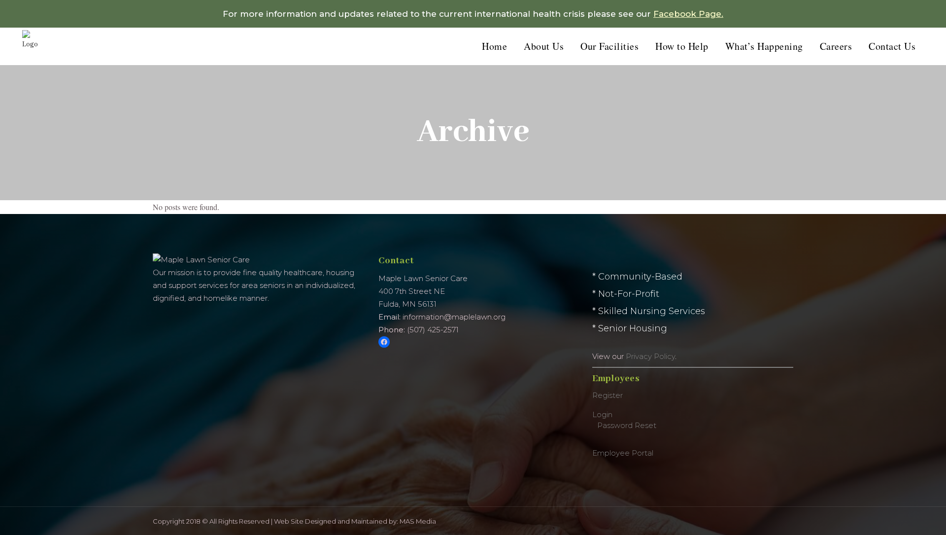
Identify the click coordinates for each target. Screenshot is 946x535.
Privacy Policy (650, 356)
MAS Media (418, 521)
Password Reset (626, 425)
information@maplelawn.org (454, 316)
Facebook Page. (688, 14)
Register (607, 395)
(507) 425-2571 (433, 329)
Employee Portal (622, 453)
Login (602, 414)
